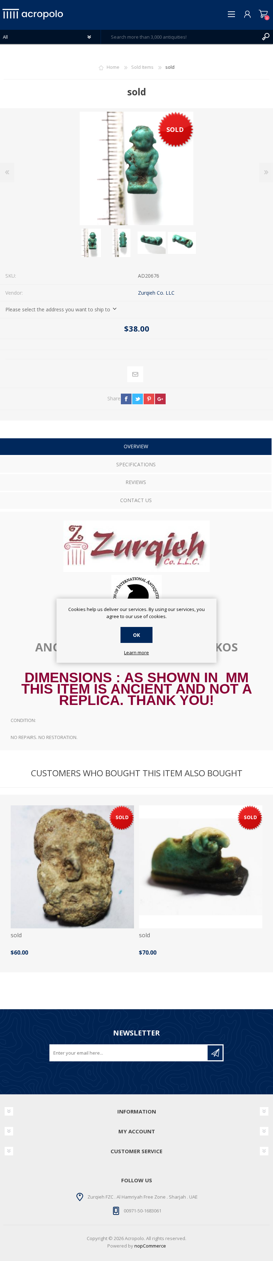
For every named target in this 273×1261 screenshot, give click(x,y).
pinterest (149, 399)
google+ (160, 399)
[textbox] (180, 37)
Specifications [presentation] (136, 464)
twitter (137, 399)
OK (136, 635)
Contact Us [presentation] (136, 500)
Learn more (136, 653)
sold (16, 935)
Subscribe (215, 1052)
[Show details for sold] (72, 866)
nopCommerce (150, 1246)
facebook (126, 399)
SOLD (175, 129)
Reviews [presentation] (135, 482)
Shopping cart (263, 14)
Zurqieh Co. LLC (156, 292)
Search (266, 37)
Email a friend (135, 374)
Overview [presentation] (136, 446)
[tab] (136, 447)
